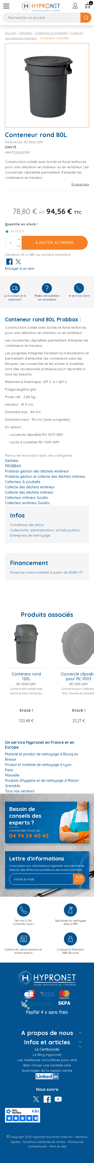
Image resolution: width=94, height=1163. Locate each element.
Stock (25, 710)
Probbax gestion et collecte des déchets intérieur (45, 476)
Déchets (11, 460)
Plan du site (58, 1146)
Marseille (12, 775)
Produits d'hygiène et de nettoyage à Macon (42, 780)
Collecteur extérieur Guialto (27, 503)
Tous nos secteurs (20, 791)
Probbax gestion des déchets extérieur (37, 471)
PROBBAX (13, 466)
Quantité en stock (20, 224)
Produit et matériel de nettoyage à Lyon (38, 764)
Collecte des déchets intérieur (29, 492)
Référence (14, 142)
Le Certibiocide (47, 1049)
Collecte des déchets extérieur (30, 487)
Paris (9, 770)
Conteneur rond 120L (26, 676)
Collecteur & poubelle (22, 482)
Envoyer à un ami (19, 268)
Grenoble (12, 786)
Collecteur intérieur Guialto (26, 497)
